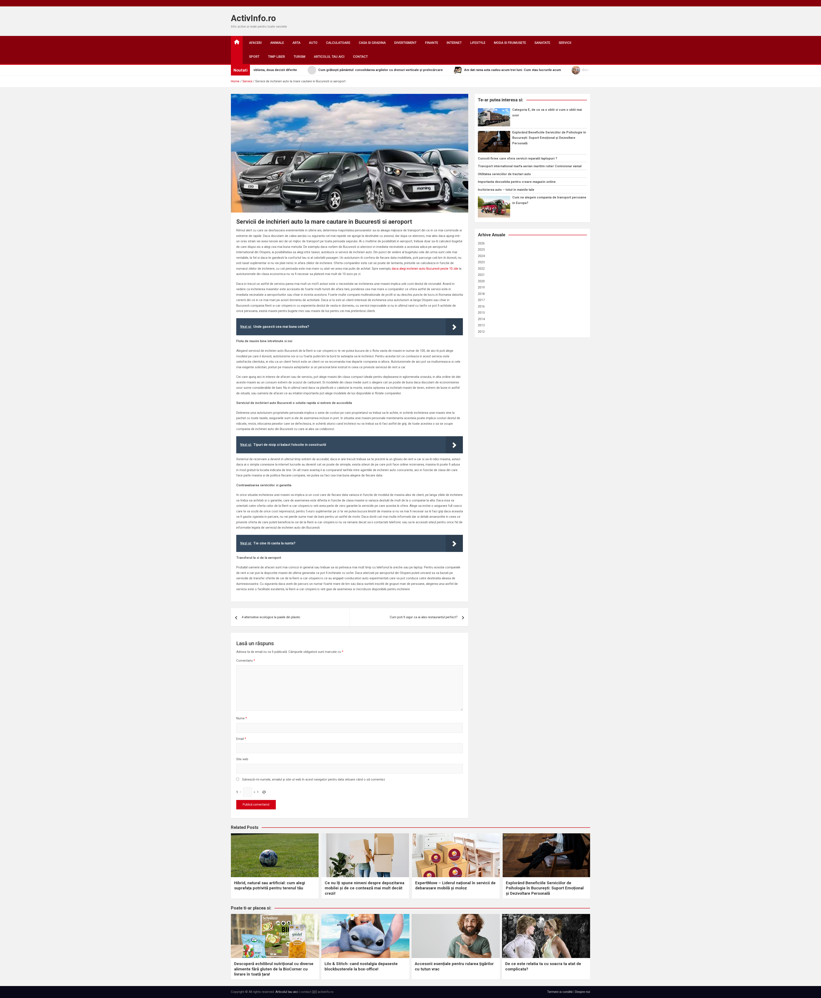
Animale (277, 43)
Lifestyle (477, 43)
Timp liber (276, 57)
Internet (454, 43)
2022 (481, 269)
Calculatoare (338, 43)
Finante (431, 43)
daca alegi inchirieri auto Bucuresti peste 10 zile (425, 269)
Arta (296, 43)
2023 (481, 262)
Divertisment (405, 43)
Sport (254, 57)
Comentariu (245, 660)
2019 (481, 287)
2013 (481, 325)
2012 (481, 332)
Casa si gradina (372, 43)
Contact (360, 57)
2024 (481, 256)
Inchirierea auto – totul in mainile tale (506, 190)
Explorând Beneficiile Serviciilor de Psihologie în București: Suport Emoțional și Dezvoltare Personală (549, 137)
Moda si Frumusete (510, 43)
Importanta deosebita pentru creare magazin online (517, 182)
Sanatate (542, 43)
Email (241, 739)
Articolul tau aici (329, 57)
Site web (242, 759)
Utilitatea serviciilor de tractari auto (504, 174)
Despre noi (582, 992)
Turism (299, 57)
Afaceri (255, 43)
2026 (481, 243)
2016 (481, 306)
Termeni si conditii (560, 992)
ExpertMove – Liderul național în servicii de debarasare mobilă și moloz (455, 885)
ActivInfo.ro (253, 18)
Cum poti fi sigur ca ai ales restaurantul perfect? (424, 617)
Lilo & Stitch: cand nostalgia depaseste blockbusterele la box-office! (361, 966)
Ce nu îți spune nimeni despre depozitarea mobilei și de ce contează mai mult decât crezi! (364, 888)
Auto (313, 43)
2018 (481, 294)
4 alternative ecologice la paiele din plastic (271, 617)
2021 (481, 275)
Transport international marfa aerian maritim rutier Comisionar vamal (530, 166)
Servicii (565, 43)
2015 (481, 313)
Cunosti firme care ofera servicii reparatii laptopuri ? (517, 158)
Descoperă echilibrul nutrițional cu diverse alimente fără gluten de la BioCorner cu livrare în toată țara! (273, 969)
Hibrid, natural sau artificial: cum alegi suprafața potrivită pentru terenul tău (269, 885)
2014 (481, 319)
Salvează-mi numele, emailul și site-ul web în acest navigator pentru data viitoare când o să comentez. (314, 779)
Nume (241, 718)
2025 (481, 249)
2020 (481, 281)
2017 (481, 300)
